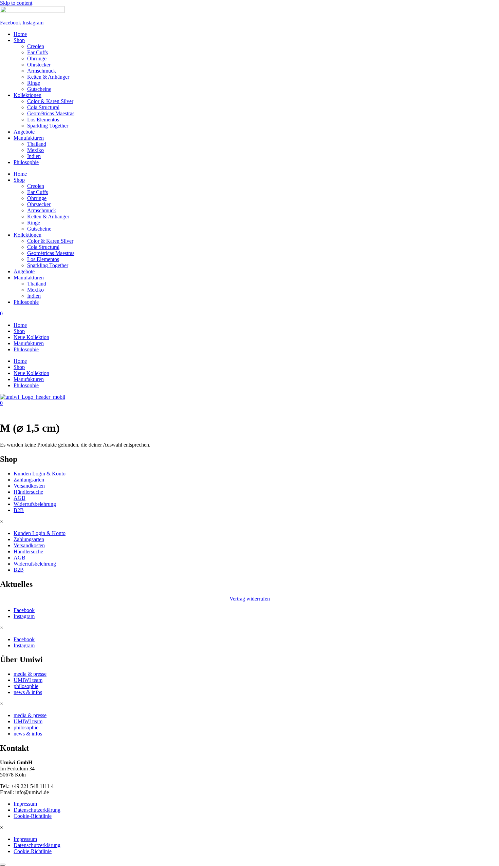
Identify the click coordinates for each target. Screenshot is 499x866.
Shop (19, 40)
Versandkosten (29, 486)
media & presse (30, 674)
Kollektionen (27, 95)
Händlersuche (28, 492)
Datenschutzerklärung (37, 810)
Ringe (33, 83)
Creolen (35, 46)
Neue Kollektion (31, 337)
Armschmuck (41, 71)
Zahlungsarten (29, 480)
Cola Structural (43, 107)
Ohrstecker (39, 64)
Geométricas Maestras (50, 113)
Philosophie (26, 162)
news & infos (28, 692)
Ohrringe (37, 58)
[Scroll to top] (2, 865)
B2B (19, 510)
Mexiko (35, 150)
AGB (19, 498)
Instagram (24, 616)
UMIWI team (28, 680)
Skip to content (16, 3)
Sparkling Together (47, 126)
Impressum (25, 804)
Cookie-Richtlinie (33, 816)
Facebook (24, 610)
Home (20, 34)
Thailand (36, 144)
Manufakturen (29, 138)
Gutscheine (39, 89)
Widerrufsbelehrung (35, 504)
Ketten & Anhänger (48, 77)
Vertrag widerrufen (249, 599)
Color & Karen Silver (50, 101)
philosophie (26, 686)
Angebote (24, 132)
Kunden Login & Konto (40, 473)
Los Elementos (43, 119)
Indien (34, 156)
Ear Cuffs (37, 52)
